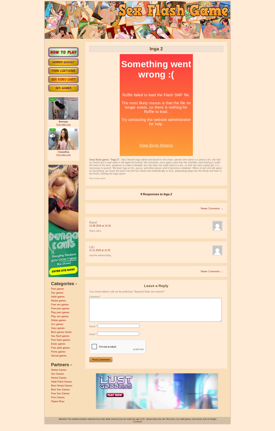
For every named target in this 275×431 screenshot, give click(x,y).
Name (93, 326)
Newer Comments (212, 208)
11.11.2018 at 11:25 (99, 250)
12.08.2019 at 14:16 (100, 225)
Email (93, 334)
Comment (95, 296)
